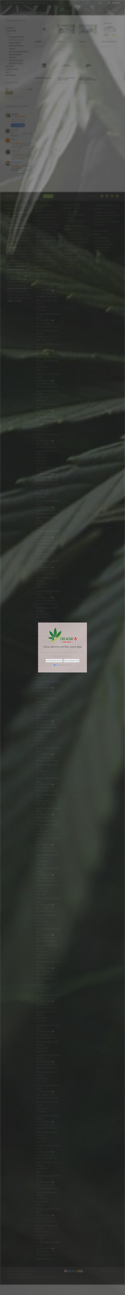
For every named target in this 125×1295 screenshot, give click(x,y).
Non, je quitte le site (71, 661)
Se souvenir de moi (63, 665)
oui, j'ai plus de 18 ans (54, 661)
